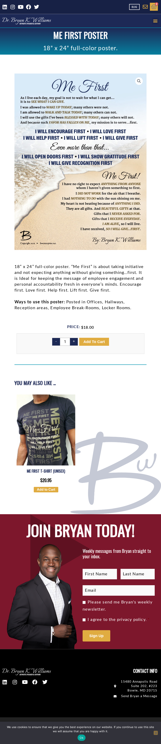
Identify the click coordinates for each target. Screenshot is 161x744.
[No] (156, 733)
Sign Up (96, 636)
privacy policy (131, 620)
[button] (155, 20)
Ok (81, 737)
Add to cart (94, 342)
